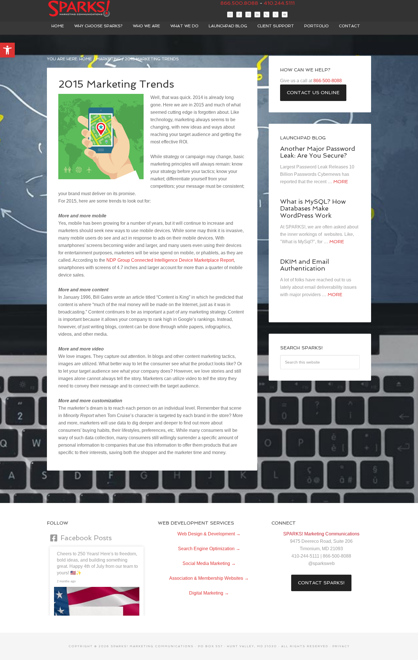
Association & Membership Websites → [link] (209, 578)
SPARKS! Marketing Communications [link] (89, 8)
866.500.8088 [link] (239, 3)
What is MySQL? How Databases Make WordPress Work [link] (313, 208)
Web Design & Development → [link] (209, 533)
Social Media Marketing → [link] (209, 563)
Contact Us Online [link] (313, 92)
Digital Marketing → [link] (209, 593)
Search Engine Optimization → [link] (209, 548)
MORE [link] (340, 181)
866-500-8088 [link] (327, 80)
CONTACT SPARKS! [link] (321, 582)
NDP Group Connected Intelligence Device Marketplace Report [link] (170, 260)
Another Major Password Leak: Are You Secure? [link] (317, 152)
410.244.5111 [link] (279, 3)
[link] (7, 50)
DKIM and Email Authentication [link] (304, 265)
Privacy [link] (341, 646)
